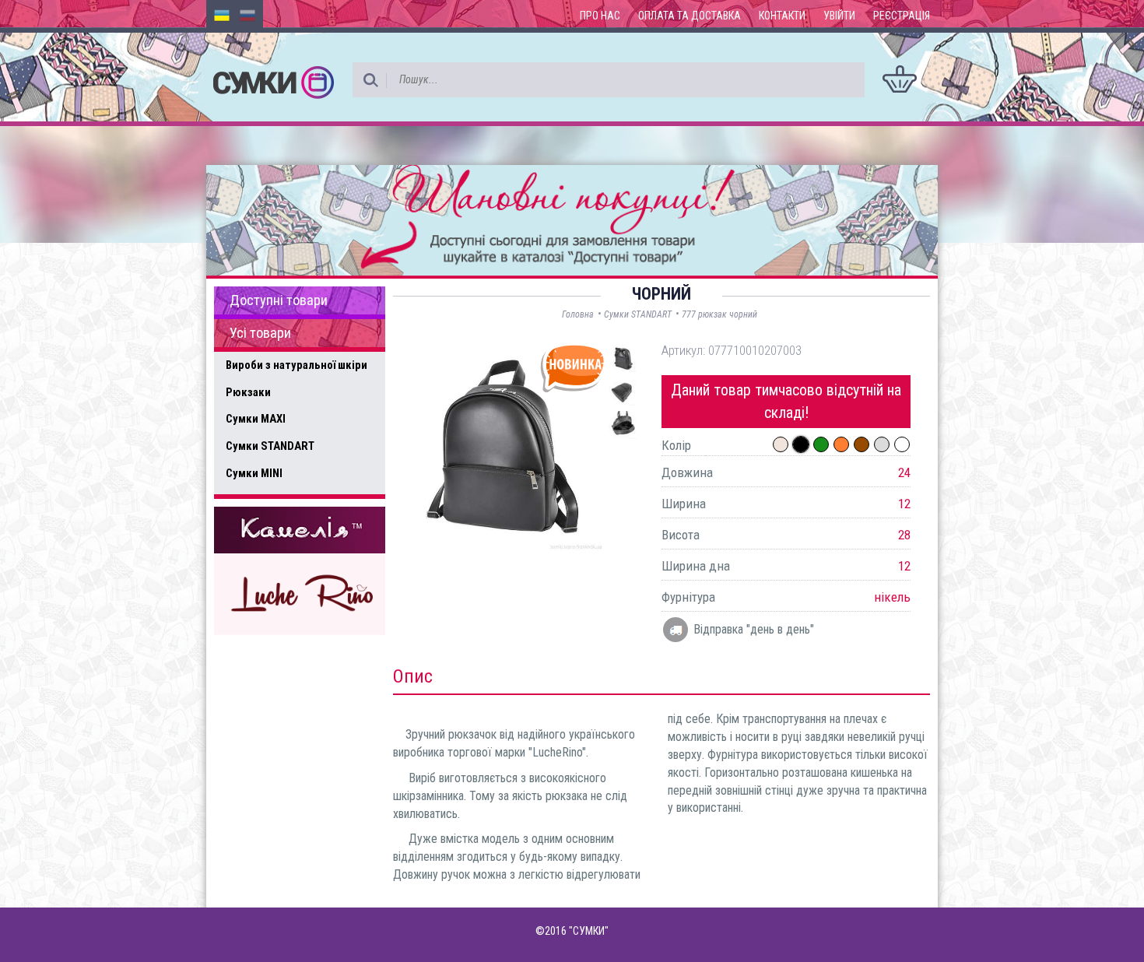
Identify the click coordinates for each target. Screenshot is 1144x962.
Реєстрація (901, 15)
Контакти (782, 15)
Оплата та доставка (689, 15)
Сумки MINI (254, 473)
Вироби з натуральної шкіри (296, 365)
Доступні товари (279, 300)
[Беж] (780, 444)
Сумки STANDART (270, 446)
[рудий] (841, 444)
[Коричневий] (861, 444)
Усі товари (260, 333)
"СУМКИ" (589, 931)
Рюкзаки (248, 392)
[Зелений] (821, 444)
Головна (578, 314)
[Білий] (902, 444)
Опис (413, 676)
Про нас (600, 15)
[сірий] (881, 444)
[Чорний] (800, 444)
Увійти (839, 15)
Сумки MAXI (256, 419)
